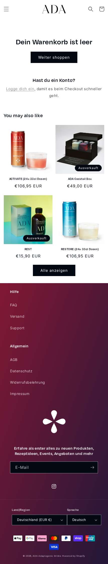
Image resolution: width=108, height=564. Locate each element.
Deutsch (79, 520)
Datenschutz (21, 371)
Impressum (19, 393)
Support (17, 328)
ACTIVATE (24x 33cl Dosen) (28, 179)
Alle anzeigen (54, 270)
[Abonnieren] (92, 467)
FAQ (13, 305)
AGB (14, 359)
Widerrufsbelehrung (27, 382)
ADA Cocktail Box (80, 179)
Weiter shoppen (54, 57)
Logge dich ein (20, 88)
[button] (6, 9)
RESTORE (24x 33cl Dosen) (80, 249)
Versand (17, 316)
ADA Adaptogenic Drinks (47, 556)
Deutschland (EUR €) (34, 520)
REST (28, 249)
